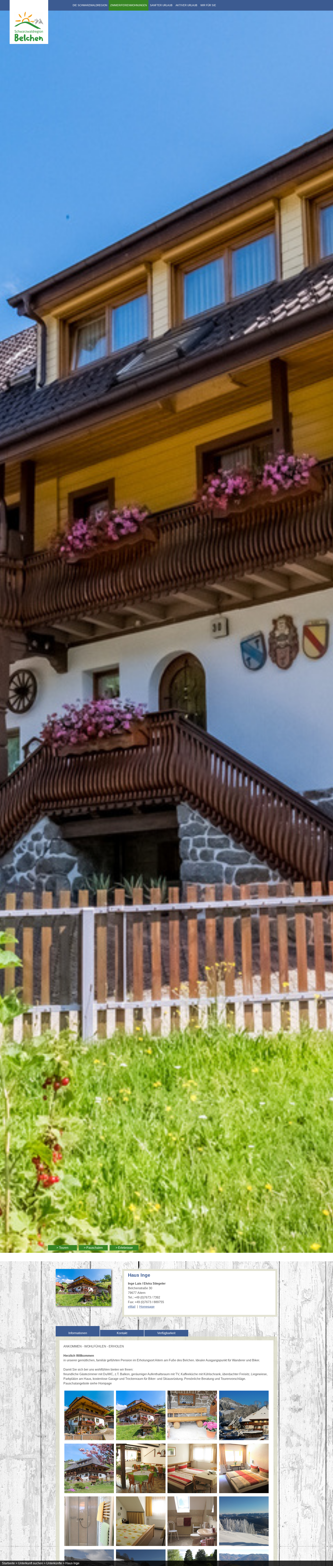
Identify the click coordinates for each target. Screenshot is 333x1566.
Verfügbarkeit (166, 1333)
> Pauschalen (93, 1247)
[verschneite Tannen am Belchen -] (244, 1521)
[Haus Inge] (83, 1303)
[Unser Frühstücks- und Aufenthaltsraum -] (141, 1469)
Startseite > (9, 1563)
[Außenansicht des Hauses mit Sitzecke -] (89, 1416)
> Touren (62, 1247)
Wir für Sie (208, 5)
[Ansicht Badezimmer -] (192, 1521)
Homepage (147, 1306)
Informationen (77, 1333)
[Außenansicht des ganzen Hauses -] (141, 1416)
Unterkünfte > (55, 1563)
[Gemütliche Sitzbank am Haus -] (192, 1416)
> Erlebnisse (124, 1247)
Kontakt (122, 1333)
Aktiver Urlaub (186, 5)
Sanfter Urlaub (161, 5)
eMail (131, 1306)
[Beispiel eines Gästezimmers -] (192, 1469)
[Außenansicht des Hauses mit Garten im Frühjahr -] (89, 1469)
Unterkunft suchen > (31, 1563)
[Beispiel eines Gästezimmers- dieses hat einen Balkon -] (244, 1469)
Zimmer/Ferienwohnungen (128, 5)
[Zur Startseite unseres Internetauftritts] (29, 43)
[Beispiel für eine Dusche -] (89, 1521)
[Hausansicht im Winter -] (244, 1416)
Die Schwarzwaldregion (90, 5)
